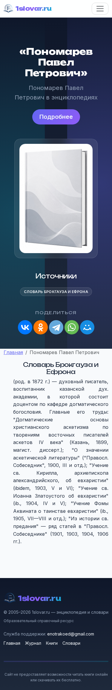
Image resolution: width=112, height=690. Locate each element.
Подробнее (56, 116)
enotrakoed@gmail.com (70, 633)
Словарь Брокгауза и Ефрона (56, 291)
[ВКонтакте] (25, 327)
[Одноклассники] (40, 327)
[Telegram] (56, 327)
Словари (71, 643)
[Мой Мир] (87, 327)
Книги (52, 643)
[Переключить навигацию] (100, 9)
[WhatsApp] (72, 327)
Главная (12, 643)
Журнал (33, 643)
